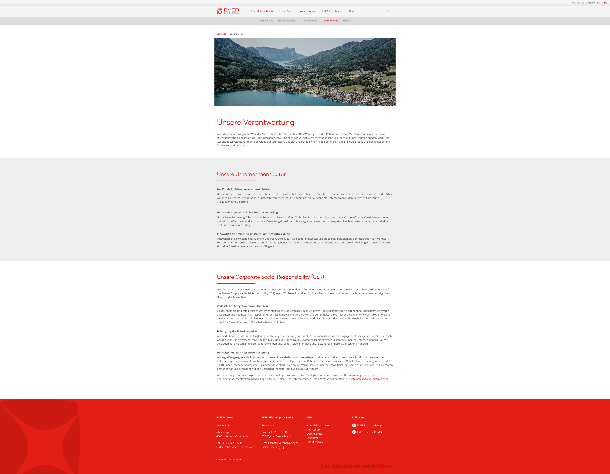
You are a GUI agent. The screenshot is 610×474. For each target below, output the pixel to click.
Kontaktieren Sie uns (319, 425)
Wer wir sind (266, 21)
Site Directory (588, 2)
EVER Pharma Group (369, 425)
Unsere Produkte (307, 11)
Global (346, 21)
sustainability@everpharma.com (368, 379)
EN (598, 2)
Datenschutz (314, 433)
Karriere (339, 11)
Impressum (314, 429)
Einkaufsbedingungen (275, 447)
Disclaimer (313, 438)
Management (309, 21)
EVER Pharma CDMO (369, 432)
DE (605, 2)
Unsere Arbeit (285, 11)
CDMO (326, 11)
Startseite (221, 33)
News (352, 11)
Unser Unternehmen (261, 11)
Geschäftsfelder (287, 21)
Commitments (330, 21)
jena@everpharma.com (284, 443)
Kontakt (576, 2)
